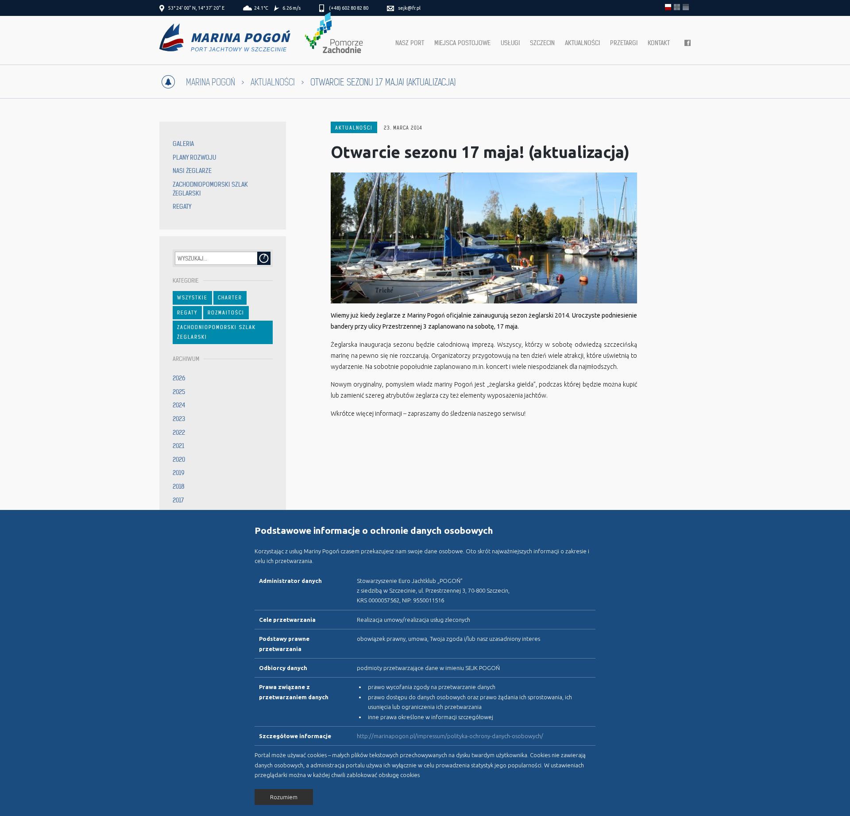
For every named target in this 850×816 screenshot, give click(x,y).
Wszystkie (192, 298)
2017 (178, 500)
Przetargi (624, 43)
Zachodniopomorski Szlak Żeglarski (216, 332)
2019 (179, 473)
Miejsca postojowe (462, 43)
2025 (179, 392)
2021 (178, 446)
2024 (179, 405)
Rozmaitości (226, 313)
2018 (179, 486)
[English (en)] (677, 7)
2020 (179, 460)
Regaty (182, 207)
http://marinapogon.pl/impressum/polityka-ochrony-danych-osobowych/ (450, 736)
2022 (179, 433)
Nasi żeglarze (192, 171)
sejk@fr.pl (409, 8)
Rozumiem (284, 797)
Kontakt (659, 43)
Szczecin (542, 43)
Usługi (510, 43)
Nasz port (409, 43)
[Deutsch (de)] (686, 7)
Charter (230, 298)
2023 (179, 419)
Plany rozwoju (194, 157)
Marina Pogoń (210, 82)
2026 (179, 378)
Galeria (183, 144)
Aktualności (582, 43)
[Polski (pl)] (668, 7)
